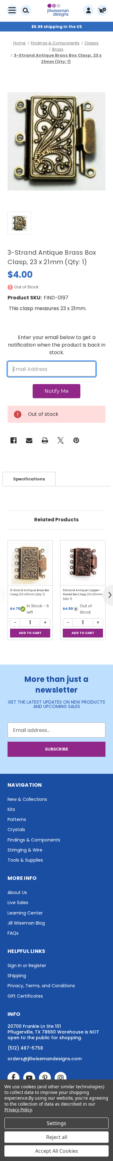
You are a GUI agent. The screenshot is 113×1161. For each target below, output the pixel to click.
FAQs (13, 933)
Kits (11, 809)
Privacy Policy (18, 1110)
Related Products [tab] (56, 519)
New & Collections (27, 799)
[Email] (29, 440)
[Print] (45, 440)
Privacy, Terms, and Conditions (41, 986)
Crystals (16, 829)
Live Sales (18, 902)
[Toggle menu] (12, 10)
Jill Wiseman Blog (26, 923)
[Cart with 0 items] (102, 10)
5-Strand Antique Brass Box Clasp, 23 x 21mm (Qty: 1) (29, 592)
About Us (17, 892)
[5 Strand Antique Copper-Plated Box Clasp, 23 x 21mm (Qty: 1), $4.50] (83, 562)
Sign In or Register (27, 965)
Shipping (17, 975)
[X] (61, 440)
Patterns (17, 819)
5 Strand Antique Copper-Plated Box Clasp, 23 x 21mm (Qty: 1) (83, 594)
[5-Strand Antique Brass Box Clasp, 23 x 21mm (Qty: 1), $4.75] (30, 562)
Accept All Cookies (56, 1150)
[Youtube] (29, 1078)
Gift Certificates (25, 996)
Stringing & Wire (25, 850)
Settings (56, 1123)
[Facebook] (13, 440)
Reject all (56, 1137)
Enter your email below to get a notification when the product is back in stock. (56, 345)
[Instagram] (61, 1078)
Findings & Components (34, 840)
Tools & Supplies (25, 860)
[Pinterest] (76, 440)
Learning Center (25, 913)
